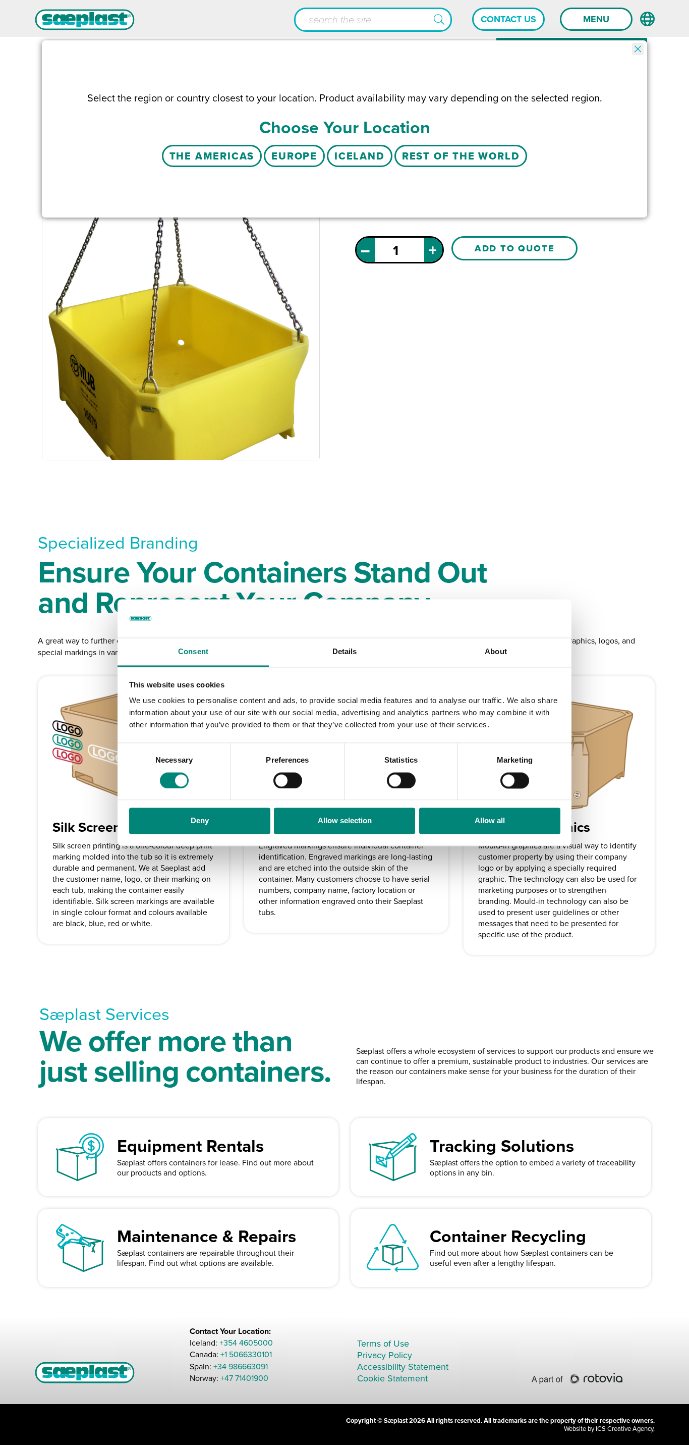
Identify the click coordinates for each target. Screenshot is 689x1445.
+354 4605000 (246, 1343)
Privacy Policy (384, 1355)
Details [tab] (344, 652)
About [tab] (496, 652)
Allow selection (345, 821)
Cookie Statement (392, 1378)
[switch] (287, 780)
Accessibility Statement (402, 1366)
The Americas (212, 156)
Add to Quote (515, 248)
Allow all (490, 821)
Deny (200, 821)
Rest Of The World (461, 156)
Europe (294, 156)
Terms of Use (383, 1343)
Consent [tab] (193, 652)
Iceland (359, 156)
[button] (439, 20)
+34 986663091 (240, 1366)
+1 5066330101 (246, 1355)
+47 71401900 (244, 1378)
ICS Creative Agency (624, 1428)
